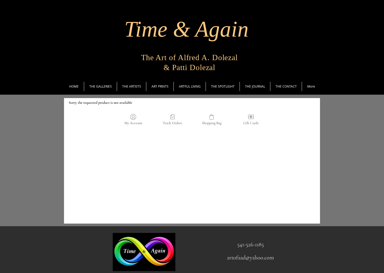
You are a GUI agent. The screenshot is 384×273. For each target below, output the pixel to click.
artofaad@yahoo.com (250, 257)
